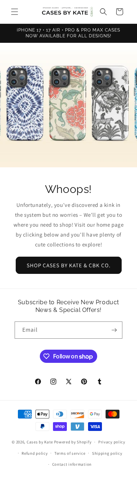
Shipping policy (107, 453)
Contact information (72, 464)
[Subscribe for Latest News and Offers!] (114, 330)
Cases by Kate (40, 441)
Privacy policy (111, 441)
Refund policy (34, 453)
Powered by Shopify (73, 441)
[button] (15, 12)
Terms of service (69, 453)
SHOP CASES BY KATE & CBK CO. (69, 265)
